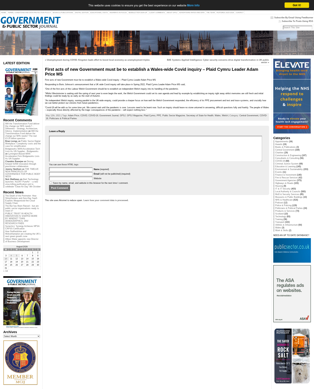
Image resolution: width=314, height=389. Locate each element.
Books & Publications (285, 147)
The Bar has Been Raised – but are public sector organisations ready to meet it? (22, 208)
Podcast (279, 202)
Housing (279, 186)
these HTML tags (69, 164)
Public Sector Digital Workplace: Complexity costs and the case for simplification (23, 143)
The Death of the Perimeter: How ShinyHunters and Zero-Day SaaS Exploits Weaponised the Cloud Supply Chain (21, 199)
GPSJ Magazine (134, 115)
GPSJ (123, 115)
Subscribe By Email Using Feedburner (293, 17)
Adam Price (73, 115)
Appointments (281, 141)
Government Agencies (285, 180)
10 (6, 259)
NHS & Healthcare (284, 200)
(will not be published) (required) (112, 174)
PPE (159, 115)
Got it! (297, 5)
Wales (218, 115)
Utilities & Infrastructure (286, 225)
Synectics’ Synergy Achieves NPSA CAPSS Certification (22, 227)
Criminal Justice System (286, 163)
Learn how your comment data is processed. (106, 200)
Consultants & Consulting (287, 158)
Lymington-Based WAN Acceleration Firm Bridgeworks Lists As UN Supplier (22, 156)
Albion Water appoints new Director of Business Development (21, 240)
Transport (279, 222)
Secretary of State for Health (199, 115)
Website (97, 178)
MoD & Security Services (287, 194)
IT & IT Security (282, 188)
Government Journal (109, 115)
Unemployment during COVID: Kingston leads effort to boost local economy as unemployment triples (98, 60)
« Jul (5, 271)
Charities (279, 152)
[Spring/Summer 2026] (20, 115)
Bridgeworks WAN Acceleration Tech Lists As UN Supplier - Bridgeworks (22, 150)
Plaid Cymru (149, 115)
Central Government (284, 150)
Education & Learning (285, 166)
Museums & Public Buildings (289, 197)
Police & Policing (283, 205)
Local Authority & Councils (287, 191)
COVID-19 (93, 115)
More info (193, 5)
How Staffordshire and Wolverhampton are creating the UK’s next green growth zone (23, 233)
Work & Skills (281, 230)
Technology (280, 216)
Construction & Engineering (288, 155)
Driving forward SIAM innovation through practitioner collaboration (20, 164)
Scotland (279, 213)
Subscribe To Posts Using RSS (297, 21)
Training (279, 219)
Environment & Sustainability (289, 169)
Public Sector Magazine (173, 115)
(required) (101, 169)
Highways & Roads (284, 183)
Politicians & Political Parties (63, 118)
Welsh (225, 115)
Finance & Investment (285, 175)
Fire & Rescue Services (286, 177)
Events (278, 172)
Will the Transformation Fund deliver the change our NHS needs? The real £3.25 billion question (21, 135)
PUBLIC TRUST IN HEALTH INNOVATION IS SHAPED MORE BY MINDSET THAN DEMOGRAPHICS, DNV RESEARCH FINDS (21, 218)
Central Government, (249, 115)
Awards (278, 144)
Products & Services (285, 211)
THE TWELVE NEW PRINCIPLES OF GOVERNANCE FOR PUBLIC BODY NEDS (22, 173)
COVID (83, 115)
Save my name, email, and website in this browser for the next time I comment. (90, 183)
